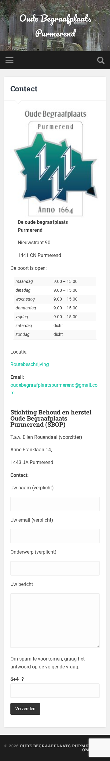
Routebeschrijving (29, 364)
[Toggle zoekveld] (101, 60)
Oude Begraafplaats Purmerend (55, 26)
